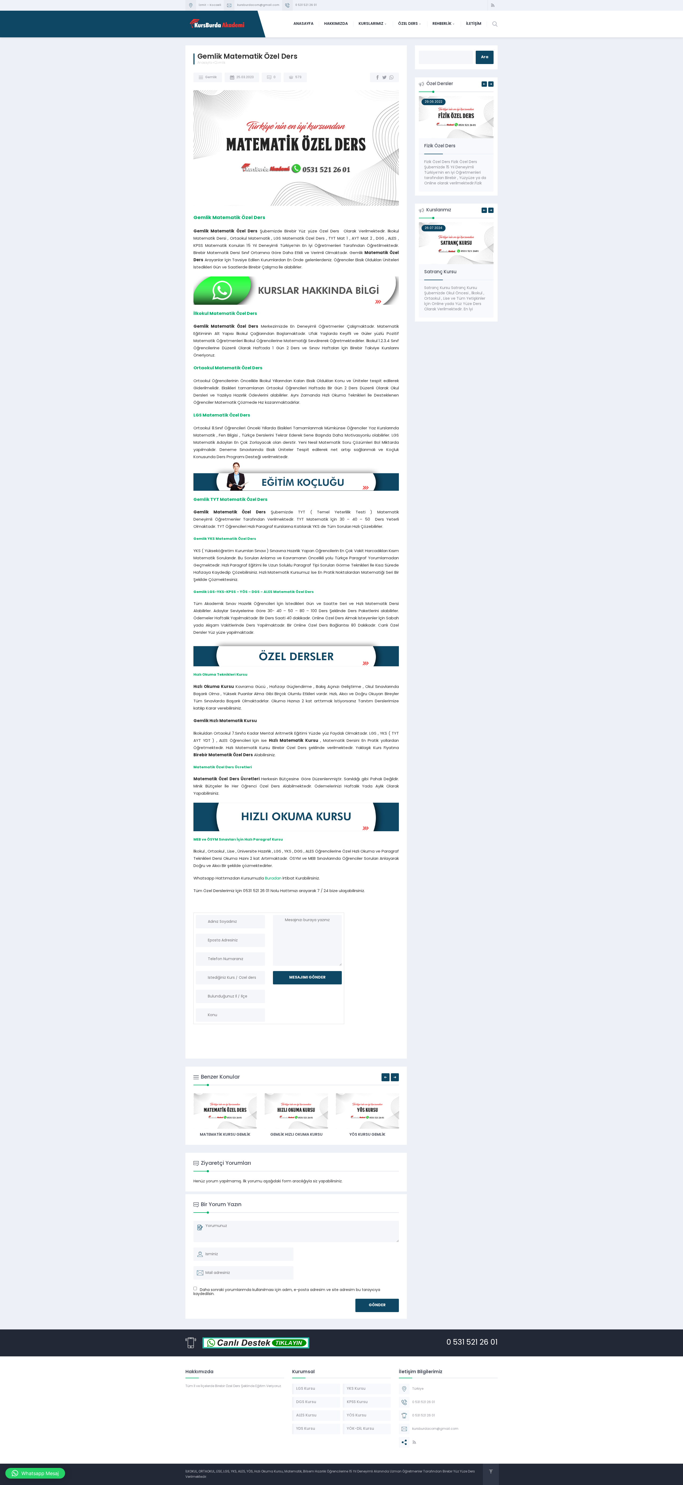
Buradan (273, 879)
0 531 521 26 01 (306, 5)
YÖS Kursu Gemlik (367, 1135)
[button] (35, 1473)
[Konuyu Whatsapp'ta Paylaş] (391, 77)
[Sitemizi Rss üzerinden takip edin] (493, 5)
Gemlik (220, 63)
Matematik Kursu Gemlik (225, 1135)
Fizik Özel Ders (439, 146)
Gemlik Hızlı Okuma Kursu (296, 1135)
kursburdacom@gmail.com (258, 5)
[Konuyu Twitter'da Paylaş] (384, 77)
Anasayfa (204, 63)
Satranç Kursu (440, 272)
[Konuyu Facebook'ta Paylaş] (377, 77)
